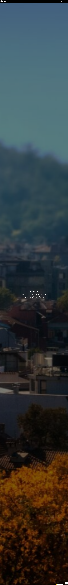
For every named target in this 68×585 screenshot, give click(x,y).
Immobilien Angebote (24, 1)
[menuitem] (64, 1)
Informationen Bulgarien (42, 1)
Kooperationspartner (35, 1)
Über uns (21, 1)
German (58, 584)
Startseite (18, 1)
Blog (47, 1)
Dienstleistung (30, 1)
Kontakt (49, 1)
